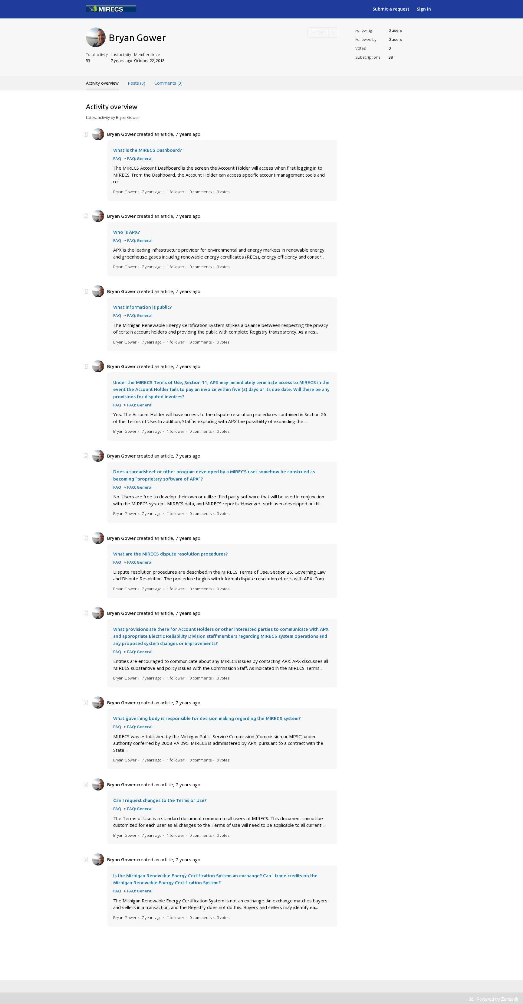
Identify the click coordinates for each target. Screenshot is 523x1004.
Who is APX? (126, 232)
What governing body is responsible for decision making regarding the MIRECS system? (207, 718)
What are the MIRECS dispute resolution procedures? (170, 553)
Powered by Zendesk (497, 999)
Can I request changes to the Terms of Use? (159, 800)
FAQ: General (140, 158)
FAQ (117, 158)
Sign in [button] (424, 9)
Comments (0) (168, 83)
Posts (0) (136, 83)
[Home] (111, 10)
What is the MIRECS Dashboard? (147, 150)
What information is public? (142, 307)
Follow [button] (318, 32)
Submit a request (391, 9)
